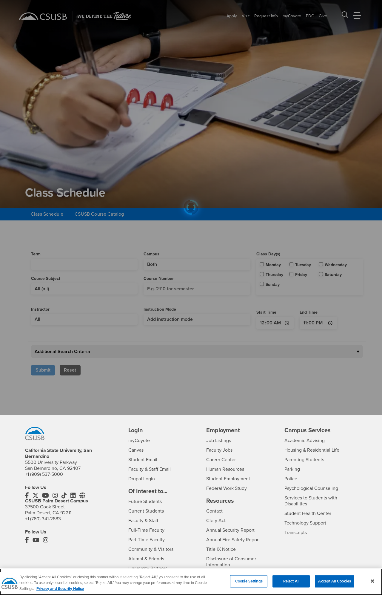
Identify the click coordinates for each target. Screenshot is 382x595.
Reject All (291, 581)
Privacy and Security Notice (60, 588)
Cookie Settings (249, 581)
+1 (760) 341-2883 (43, 519)
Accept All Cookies (334, 581)
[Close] (372, 581)
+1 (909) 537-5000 (44, 474)
